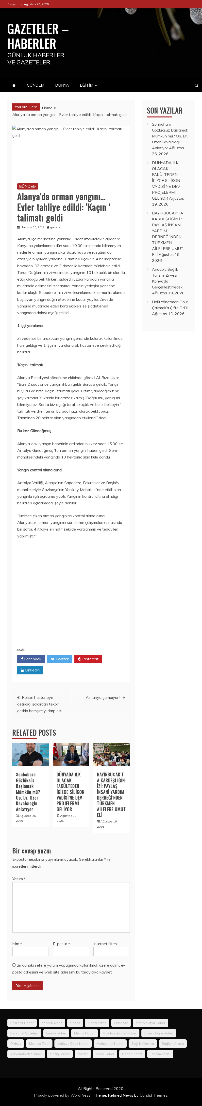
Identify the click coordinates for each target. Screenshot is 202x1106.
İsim (17, 943)
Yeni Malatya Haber (150, 1023)
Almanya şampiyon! (103, 697)
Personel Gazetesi (24, 1033)
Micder (83, 1054)
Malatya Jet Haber (110, 1044)
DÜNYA (62, 85)
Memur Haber (84, 1033)
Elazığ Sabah (60, 1054)
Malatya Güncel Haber (119, 1033)
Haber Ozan (97, 1023)
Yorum (19, 878)
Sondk (75, 1023)
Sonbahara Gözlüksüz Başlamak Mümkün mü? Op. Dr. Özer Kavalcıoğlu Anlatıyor (28, 791)
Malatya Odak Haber (73, 1044)
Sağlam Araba (173, 1044)
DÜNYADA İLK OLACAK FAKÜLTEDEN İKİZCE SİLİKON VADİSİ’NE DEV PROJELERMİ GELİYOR (70, 791)
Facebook (32, 658)
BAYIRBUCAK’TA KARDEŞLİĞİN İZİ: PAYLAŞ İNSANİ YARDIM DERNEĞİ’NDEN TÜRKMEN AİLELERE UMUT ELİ (111, 794)
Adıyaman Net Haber (26, 1054)
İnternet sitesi (105, 943)
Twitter (61, 658)
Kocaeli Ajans (52, 1023)
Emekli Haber (56, 1033)
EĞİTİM (86, 85)
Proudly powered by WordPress (62, 1095)
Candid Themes (154, 1095)
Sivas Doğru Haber (158, 1033)
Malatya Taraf (39, 1044)
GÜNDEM (35, 85)
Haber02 (121, 1023)
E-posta (61, 943)
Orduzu (15, 1044)
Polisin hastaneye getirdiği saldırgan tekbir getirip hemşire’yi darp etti (39, 704)
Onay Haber (105, 1054)
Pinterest (90, 658)
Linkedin (32, 669)
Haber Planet (132, 1054)
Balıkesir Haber (22, 1023)
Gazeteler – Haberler (38, 35)
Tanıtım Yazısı (160, 1054)
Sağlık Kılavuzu (143, 1044)
